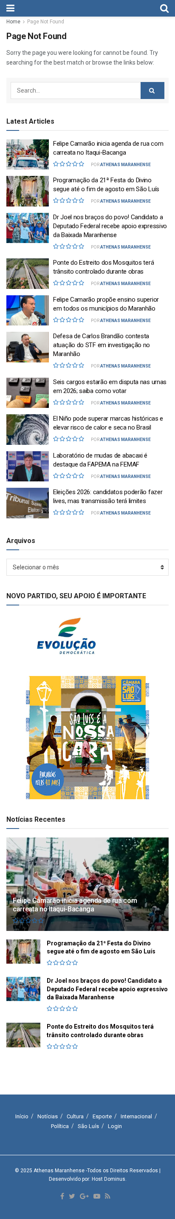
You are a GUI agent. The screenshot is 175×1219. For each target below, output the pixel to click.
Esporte (102, 1116)
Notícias (47, 1116)
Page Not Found (45, 22)
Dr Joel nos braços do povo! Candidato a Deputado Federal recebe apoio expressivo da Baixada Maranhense (110, 226)
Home (13, 22)
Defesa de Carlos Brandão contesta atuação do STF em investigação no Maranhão (101, 345)
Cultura (75, 1116)
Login (115, 1126)
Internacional (136, 1116)
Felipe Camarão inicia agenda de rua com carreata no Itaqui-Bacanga (75, 905)
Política (60, 1126)
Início (21, 1116)
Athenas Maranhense (125, 164)
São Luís (88, 1126)
